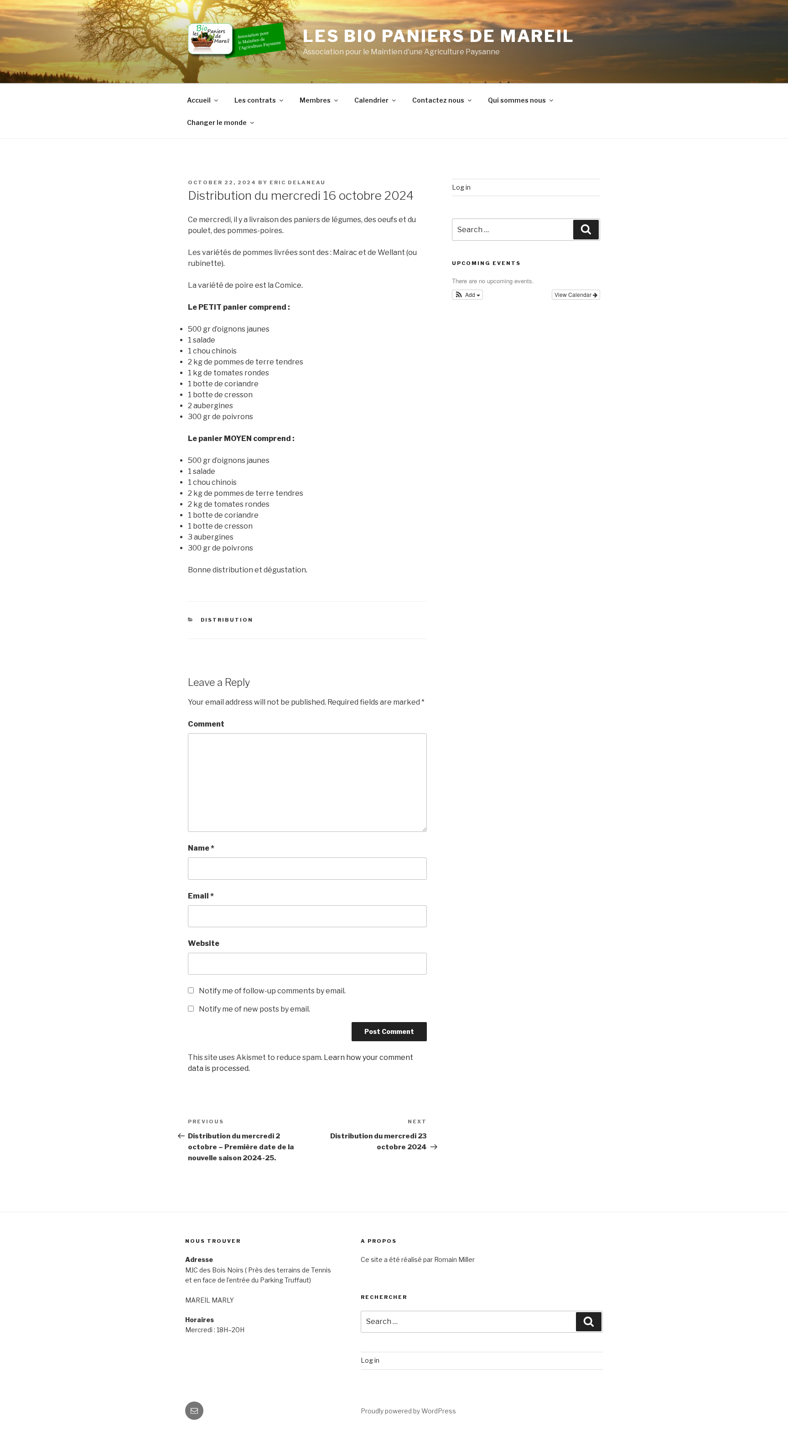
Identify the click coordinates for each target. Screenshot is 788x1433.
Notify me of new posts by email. (254, 1009)
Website (203, 943)
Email (201, 896)
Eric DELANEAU (298, 182)
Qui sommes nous (517, 100)
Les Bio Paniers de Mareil (439, 36)
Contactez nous (438, 100)
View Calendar (574, 294)
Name (201, 848)
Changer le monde (217, 122)
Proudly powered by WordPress (408, 1411)
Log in (461, 187)
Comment (206, 724)
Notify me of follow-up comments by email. (272, 990)
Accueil (199, 100)
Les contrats (255, 100)
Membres (315, 100)
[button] (467, 294)
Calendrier (371, 100)
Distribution (227, 620)
